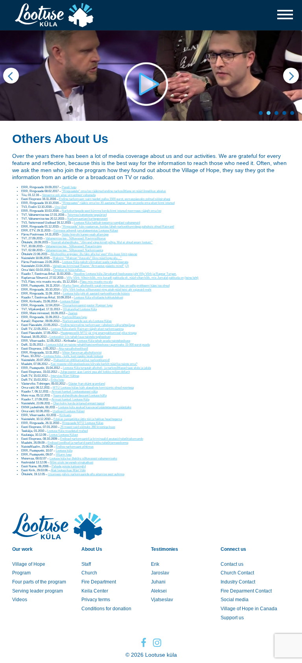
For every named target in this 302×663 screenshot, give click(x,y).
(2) (127, 266)
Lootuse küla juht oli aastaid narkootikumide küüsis (96, 293)
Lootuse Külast (69, 301)
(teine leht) (191, 278)
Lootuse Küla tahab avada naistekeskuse (103, 341)
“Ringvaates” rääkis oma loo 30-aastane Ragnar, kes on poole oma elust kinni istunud (118, 203)
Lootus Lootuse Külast (63, 435)
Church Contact (237, 572)
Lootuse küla (64, 450)
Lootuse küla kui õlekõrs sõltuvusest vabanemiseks (83, 458)
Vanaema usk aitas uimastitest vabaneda (69, 195)
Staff (86, 564)
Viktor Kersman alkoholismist (81, 352)
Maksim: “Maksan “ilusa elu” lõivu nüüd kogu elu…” (87, 258)
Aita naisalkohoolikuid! (73, 348)
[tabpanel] (151, 75)
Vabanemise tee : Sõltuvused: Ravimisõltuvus (76, 238)
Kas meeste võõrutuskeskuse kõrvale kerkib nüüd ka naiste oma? (94, 364)
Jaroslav (160, 572)
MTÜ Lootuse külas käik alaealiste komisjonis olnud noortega (93, 387)
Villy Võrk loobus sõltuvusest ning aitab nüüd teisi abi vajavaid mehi (107, 289)
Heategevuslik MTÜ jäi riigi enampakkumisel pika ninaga (98, 333)
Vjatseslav (162, 599)
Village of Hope (28, 564)
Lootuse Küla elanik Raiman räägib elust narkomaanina (87, 329)
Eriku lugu (57, 380)
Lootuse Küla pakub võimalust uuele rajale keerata (95, 262)
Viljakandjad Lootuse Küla (80, 309)
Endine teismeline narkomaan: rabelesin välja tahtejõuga (98, 325)
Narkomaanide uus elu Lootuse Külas (87, 321)
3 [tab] (276, 113)
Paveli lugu (69, 187)
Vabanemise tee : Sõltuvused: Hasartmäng (73, 246)
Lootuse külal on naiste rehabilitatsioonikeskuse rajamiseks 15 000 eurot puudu (98, 344)
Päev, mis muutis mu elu (96, 281)
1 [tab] (261, 113)
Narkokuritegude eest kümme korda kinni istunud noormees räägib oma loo (111, 211)
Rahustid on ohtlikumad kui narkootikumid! (81, 360)
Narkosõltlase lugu (74, 317)
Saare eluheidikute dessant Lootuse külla (80, 395)
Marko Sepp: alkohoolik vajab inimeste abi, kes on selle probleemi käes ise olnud (116, 285)
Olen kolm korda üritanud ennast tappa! (79, 403)
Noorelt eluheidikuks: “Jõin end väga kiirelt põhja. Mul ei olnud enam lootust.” (102, 242)
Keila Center (94, 591)
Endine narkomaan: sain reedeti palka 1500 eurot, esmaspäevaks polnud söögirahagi (114, 199)
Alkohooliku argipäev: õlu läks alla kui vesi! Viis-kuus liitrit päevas (93, 254)
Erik (155, 564)
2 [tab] (269, 113)
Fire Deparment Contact (246, 591)
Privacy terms (95, 599)
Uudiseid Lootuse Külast (69, 411)
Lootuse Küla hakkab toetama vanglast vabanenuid (107, 222)
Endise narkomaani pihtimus (75, 446)
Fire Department (98, 582)
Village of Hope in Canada (249, 608)
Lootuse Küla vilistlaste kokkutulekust (98, 297)
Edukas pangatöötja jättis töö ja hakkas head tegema (87, 419)
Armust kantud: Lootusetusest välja (75, 391)
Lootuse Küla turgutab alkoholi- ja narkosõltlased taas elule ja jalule (107, 368)
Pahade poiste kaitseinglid (69, 466)
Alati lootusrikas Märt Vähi (68, 470)
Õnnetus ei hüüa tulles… (69, 270)
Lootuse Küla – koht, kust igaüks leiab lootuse (73, 356)
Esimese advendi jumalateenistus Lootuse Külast (85, 230)
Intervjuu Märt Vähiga (65, 376)
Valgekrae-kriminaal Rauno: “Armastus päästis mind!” (88, 266)
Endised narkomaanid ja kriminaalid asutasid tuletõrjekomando (101, 439)
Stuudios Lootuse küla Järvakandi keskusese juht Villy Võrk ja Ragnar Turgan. (125, 274)
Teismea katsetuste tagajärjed (87, 215)
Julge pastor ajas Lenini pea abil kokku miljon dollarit (95, 372)
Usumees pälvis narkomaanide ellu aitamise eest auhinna (86, 474)
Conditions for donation (106, 608)
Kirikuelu (65, 415)
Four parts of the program (39, 582)
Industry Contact (238, 582)
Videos (19, 599)
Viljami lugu (64, 454)
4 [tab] (284, 113)
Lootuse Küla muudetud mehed (67, 431)
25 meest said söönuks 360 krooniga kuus (87, 427)
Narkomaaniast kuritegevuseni (87, 218)
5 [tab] (292, 113)
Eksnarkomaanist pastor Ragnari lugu (87, 305)
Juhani (158, 582)
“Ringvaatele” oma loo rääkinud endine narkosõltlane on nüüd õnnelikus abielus (114, 191)
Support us (232, 617)
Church (89, 572)
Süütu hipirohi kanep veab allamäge (85, 234)
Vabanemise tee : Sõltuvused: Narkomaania (74, 250)
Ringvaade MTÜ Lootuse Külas (82, 423)
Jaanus (72, 313)
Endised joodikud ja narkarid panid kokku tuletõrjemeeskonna (88, 442)
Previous (11, 75)
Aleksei (159, 591)
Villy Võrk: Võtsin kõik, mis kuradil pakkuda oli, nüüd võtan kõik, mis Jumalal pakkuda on (125, 278)
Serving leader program (37, 591)
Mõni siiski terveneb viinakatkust (71, 462)
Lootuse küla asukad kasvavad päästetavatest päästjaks (94, 407)
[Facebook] (143, 642)
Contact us (232, 564)
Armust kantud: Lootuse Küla (70, 399)
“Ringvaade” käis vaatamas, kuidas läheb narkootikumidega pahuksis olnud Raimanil (118, 226)
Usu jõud (60, 207)
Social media (235, 599)
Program (21, 572)
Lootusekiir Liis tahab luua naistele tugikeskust (80, 337)
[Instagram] (157, 642)
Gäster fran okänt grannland (86, 383)
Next (291, 75)
